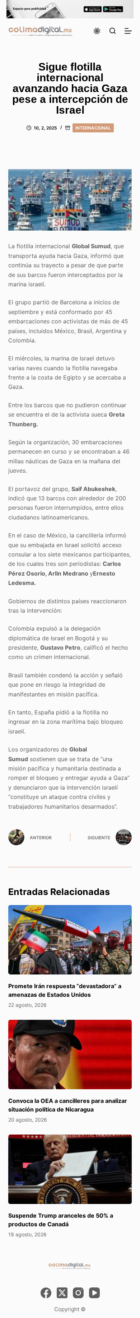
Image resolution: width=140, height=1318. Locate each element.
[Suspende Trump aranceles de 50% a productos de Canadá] (69, 1169)
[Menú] (128, 31)
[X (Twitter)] (62, 1292)
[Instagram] (78, 1292)
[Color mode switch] (97, 31)
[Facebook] (46, 1292)
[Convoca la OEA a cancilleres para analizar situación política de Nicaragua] (69, 1054)
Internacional (93, 128)
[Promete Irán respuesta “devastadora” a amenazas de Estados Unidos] (69, 939)
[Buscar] (112, 31)
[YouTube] (94, 1292)
